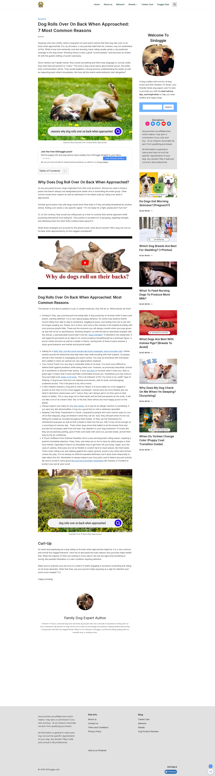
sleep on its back (69, 377)
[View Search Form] (174, 4)
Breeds (141, 727)
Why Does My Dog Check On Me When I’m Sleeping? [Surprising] (157, 391)
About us (108, 4)
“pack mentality (95, 335)
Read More (145, 211)
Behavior (120, 4)
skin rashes (79, 406)
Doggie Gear (163, 4)
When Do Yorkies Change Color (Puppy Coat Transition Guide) (156, 440)
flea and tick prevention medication (87, 461)
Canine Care (147, 4)
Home (97, 4)
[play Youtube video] (85, 262)
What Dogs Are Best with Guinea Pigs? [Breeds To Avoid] (156, 343)
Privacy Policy (94, 731)
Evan (42, 37)
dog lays (91, 370)
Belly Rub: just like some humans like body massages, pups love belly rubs (88, 351)
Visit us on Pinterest (97, 750)
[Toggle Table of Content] (63, 171)
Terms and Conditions (98, 727)
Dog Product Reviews (148, 731)
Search (168, 107)
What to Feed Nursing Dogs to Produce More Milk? (154, 294)
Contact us (93, 723)
